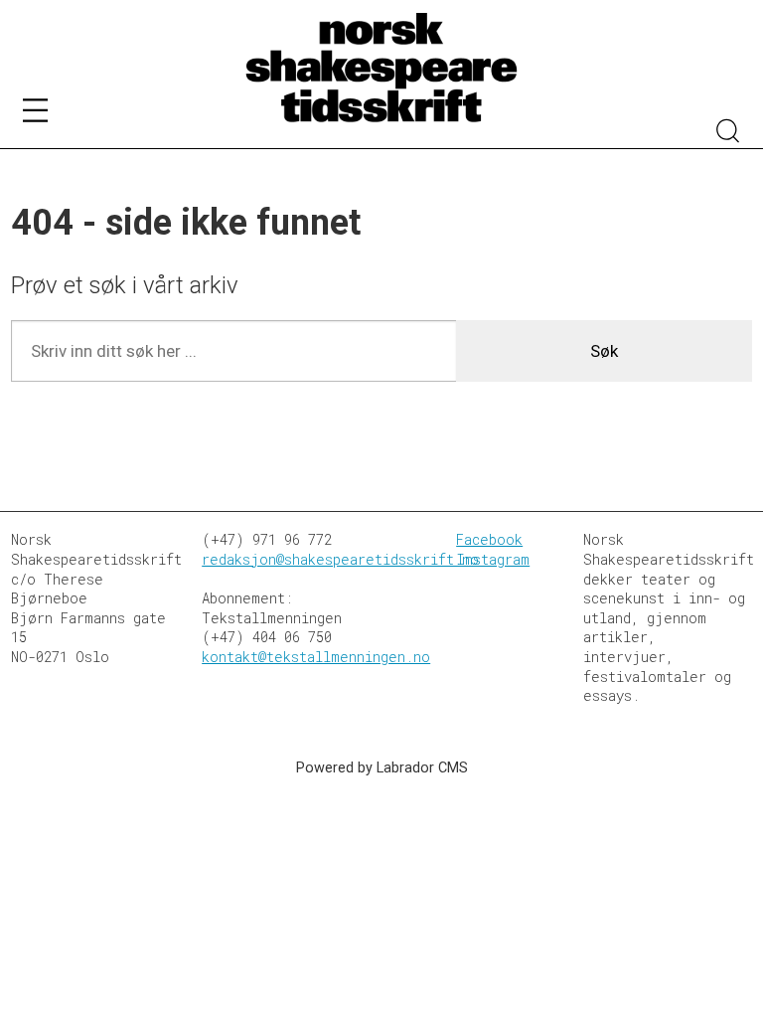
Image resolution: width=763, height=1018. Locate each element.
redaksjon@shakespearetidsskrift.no (340, 559)
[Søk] (728, 133)
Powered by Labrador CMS (382, 768)
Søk (604, 351)
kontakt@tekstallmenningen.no (316, 656)
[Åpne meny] (35, 113)
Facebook (489, 539)
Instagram (493, 559)
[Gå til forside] (381, 68)
